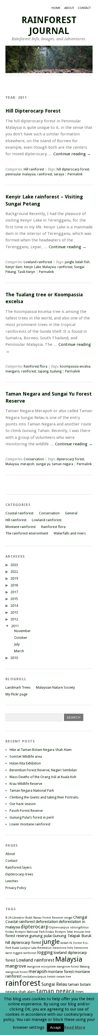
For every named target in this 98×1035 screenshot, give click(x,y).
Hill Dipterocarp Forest (33, 111)
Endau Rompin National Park (25, 932)
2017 (14, 592)
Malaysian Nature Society (55, 687)
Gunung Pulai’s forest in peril (32, 817)
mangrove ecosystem (41, 966)
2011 (15, 626)
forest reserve (16, 936)
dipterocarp (34, 927)
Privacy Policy (15, 888)
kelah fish (82, 262)
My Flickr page (16, 694)
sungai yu (43, 464)
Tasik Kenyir (26, 272)
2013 (14, 612)
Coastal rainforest (19, 513)
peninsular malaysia (20, 174)
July (17, 644)
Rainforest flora (35, 366)
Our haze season (23, 804)
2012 (14, 619)
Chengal (80, 917)
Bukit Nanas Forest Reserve (44, 917)
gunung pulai (40, 936)
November (22, 631)
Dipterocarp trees (19, 874)
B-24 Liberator (14, 917)
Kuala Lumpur (21, 948)
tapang (43, 371)
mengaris (12, 371)
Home (55, 8)
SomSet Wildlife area (26, 756)
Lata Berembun (41, 948)
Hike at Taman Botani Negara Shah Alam (41, 750)
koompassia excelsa (75, 366)
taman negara (62, 464)
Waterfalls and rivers (70, 533)
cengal (68, 917)
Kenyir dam (13, 267)
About (69, 8)
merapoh (27, 464)
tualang (56, 371)
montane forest (61, 971)
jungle (69, 262)
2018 (14, 585)
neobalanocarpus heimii (39, 976)
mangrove (15, 966)
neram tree (63, 976)
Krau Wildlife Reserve (26, 784)
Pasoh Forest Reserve (26, 811)
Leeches (11, 881)
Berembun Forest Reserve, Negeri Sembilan (43, 770)
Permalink (75, 174)
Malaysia (49, 267)
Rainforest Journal (49, 25)
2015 (14, 599)
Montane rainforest (20, 527)
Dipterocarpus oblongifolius (69, 927)
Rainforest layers (18, 867)
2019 (14, 578)
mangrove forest (68, 966)
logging (45, 952)
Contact (84, 8)
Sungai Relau (54, 984)
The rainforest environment (26, 533)
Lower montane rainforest (30, 824)
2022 (14, 572)
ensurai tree (82, 932)
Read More (74, 1027)
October (20, 638)
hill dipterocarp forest (73, 169)
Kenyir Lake (32, 267)
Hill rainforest (34, 169)
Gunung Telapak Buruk (72, 936)
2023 (14, 565)
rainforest (44, 174)
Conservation (34, 459)
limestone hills (63, 948)
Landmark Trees (17, 687)
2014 (14, 606)
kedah (64, 943)
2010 (14, 658)
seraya (59, 174)
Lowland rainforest (38, 262)
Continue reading (72, 153)
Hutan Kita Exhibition (25, 763)
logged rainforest (24, 953)
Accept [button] (55, 1027)
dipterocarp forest (70, 459)
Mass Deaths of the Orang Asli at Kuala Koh (43, 777)
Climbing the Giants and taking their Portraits (44, 797)
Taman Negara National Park (32, 790)
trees (79, 992)
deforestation (47, 921)
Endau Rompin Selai (59, 932)
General (71, 513)
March (19, 651)
